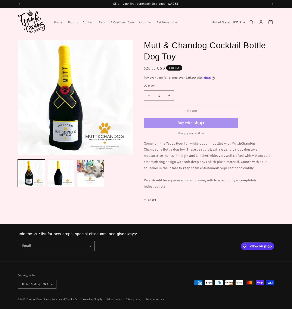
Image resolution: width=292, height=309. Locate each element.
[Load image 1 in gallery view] (31, 173)
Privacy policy (134, 299)
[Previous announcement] (19, 4)
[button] (72, 22)
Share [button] (152, 199)
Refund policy (114, 299)
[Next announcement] (272, 4)
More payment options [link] (191, 133)
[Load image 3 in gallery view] (90, 173)
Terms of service (155, 299)
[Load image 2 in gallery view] (61, 173)
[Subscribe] (89, 246)
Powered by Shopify (91, 299)
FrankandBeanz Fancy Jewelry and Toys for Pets (53, 299)
